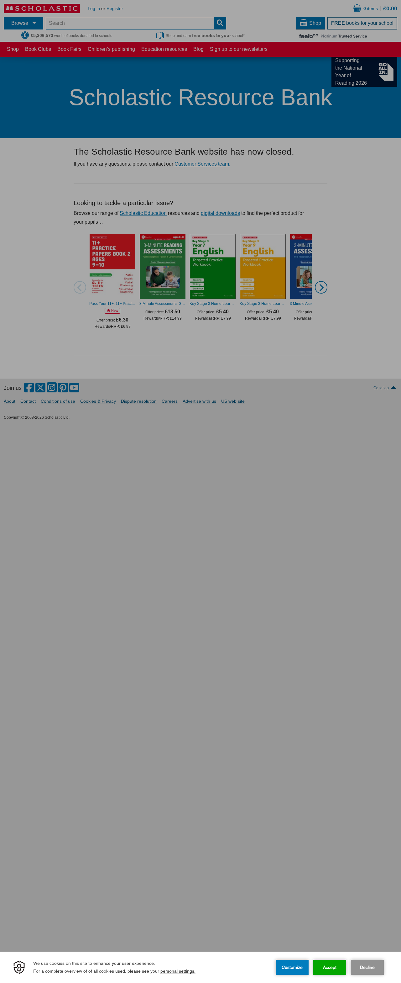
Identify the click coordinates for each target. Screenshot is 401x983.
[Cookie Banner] (200, 967)
